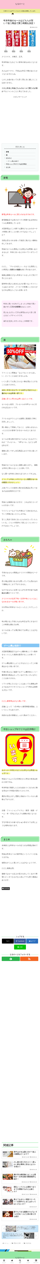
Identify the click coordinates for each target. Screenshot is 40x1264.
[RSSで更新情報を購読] (29, 959)
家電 (7, 152)
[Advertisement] (20, 120)
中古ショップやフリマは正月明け (16, 164)
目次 (17, 147)
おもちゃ (9, 158)
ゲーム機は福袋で (13, 161)
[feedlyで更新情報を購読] (11, 959)
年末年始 (6, 888)
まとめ (8, 167)
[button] (36, 629)
